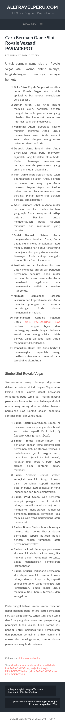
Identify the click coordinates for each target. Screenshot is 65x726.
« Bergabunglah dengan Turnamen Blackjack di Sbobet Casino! (26, 691)
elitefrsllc (50, 665)
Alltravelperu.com (32, 7)
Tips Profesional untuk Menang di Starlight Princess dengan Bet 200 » (34, 703)
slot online (35, 658)
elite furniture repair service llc (27, 665)
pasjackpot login (39, 668)
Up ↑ (52, 718)
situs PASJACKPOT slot (42, 321)
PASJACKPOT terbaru (17, 671)
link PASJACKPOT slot (17, 668)
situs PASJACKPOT (40, 671)
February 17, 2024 (16, 55)
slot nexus (23, 658)
